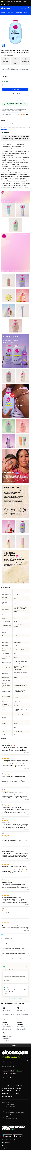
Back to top (15, 1045)
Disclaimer (6, 1145)
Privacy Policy (7, 1142)
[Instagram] (3, 1077)
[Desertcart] (6, 8)
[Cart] (28, 8)
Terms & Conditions (8, 1140)
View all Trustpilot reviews (15, 998)
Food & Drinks (19, 12)
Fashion (26, 12)
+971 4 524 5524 (10, 1120)
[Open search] (22, 8)
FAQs (4, 1148)
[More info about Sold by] (23, 94)
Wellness (3, 12)
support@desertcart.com (13, 1114)
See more (4, 129)
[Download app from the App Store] (17, 1135)
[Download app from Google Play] (7, 1135)
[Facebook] (10, 1077)
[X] (7, 1077)
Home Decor (11, 12)
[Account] (25, 8)
